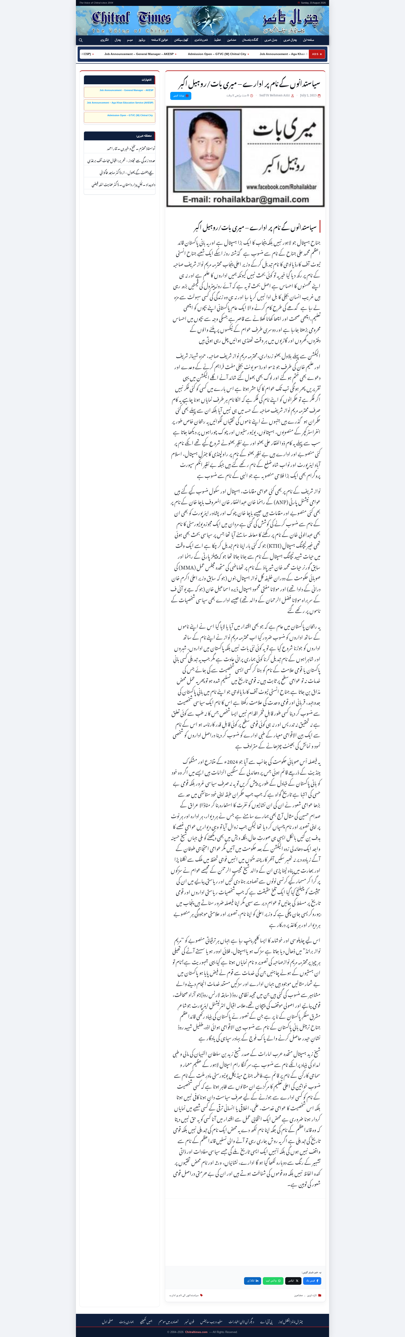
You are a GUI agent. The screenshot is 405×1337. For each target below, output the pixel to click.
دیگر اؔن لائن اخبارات (241, 1321)
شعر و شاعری (201, 40)
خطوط (217, 40)
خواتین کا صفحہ (159, 40)
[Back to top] (9, 1330)
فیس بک (310, 1280)
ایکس (291, 1280)
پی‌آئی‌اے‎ (266, 1321)
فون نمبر (189, 1321)
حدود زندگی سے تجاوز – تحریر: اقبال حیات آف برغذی (121, 160)
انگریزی (104, 40)
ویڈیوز (142, 40)
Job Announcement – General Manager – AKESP (118, 54)
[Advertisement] (245, 1232)
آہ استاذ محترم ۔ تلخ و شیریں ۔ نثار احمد (131, 148)
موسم (130, 40)
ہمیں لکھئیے (146, 1321)
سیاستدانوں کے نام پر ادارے (183, 1295)
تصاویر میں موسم (168, 1321)
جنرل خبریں (271, 40)
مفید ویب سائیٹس (211, 1321)
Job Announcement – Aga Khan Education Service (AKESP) (281, 54)
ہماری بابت (126, 1321)
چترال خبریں (290, 40)
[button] (80, 40)
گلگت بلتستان (250, 40)
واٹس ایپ (271, 1280)
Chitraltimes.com (196, 1332)
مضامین (231, 40)
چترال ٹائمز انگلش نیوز (290, 1321)
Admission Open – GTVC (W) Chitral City (196, 54)
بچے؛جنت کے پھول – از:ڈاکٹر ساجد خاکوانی (127, 172)
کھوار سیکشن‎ (181, 40)
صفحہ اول (308, 40)
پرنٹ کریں (178, 95)
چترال (118, 40)
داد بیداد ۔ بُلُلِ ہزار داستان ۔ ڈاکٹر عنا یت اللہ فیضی (123, 184)
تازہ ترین (312, 1295)
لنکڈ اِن (250, 1280)
